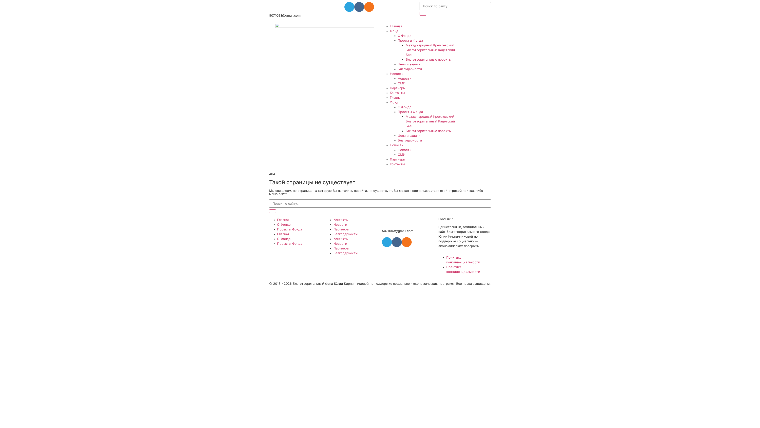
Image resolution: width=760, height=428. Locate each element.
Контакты (397, 93)
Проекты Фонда (410, 40)
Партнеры (398, 88)
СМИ (401, 83)
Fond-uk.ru (446, 219)
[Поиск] (423, 14)
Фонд (394, 31)
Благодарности (410, 69)
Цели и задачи (409, 64)
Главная (396, 26)
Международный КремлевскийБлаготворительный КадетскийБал (430, 50)
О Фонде (404, 36)
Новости (397, 74)
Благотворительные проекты (428, 59)
